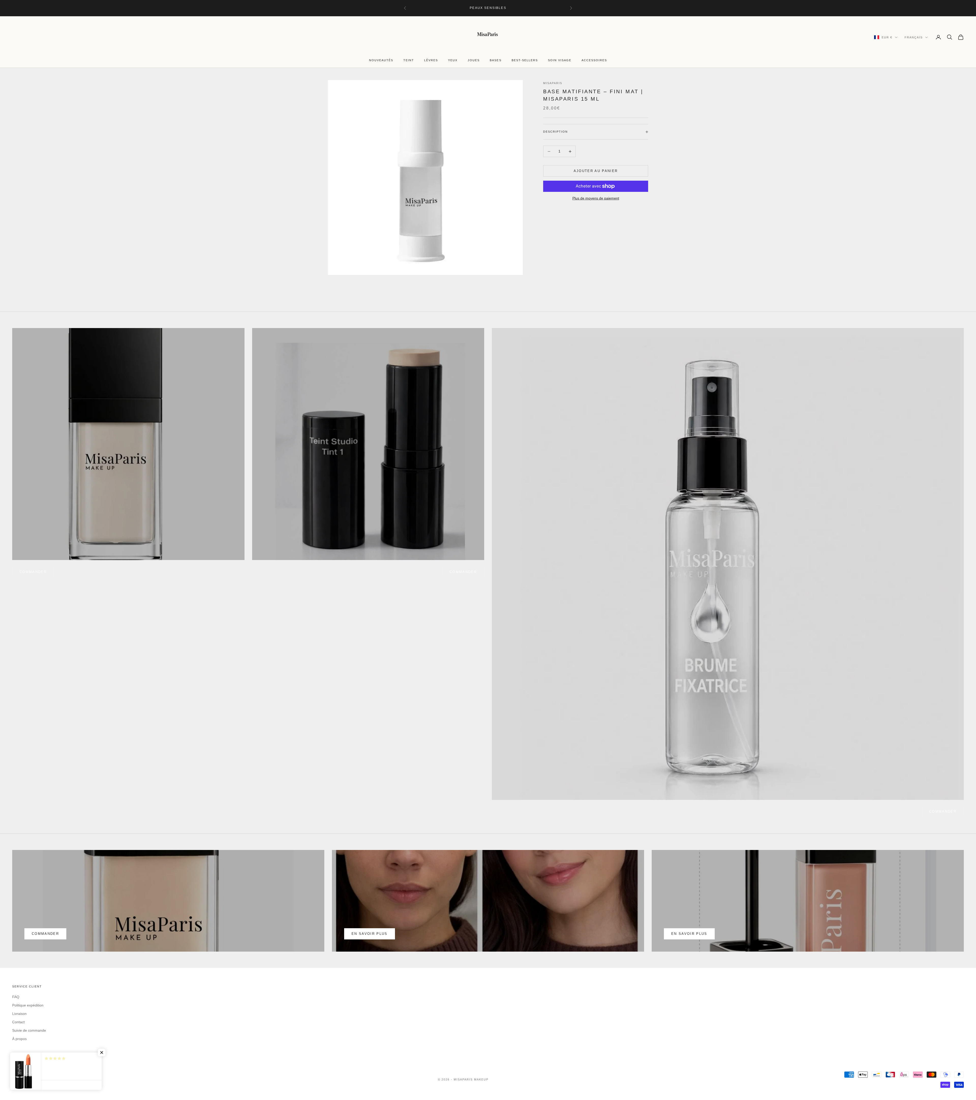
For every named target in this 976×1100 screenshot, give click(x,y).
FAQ (15, 997)
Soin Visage (559, 60)
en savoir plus (370, 934)
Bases (495, 60)
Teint (408, 60)
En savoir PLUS (689, 934)
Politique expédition (27, 1005)
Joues (474, 60)
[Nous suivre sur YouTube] (41, 1056)
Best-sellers (525, 60)
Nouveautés (381, 60)
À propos (19, 1039)
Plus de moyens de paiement (595, 198)
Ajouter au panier (596, 171)
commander (33, 572)
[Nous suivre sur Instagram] (27, 1056)
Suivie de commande (29, 1030)
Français (914, 37)
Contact (18, 1022)
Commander (463, 572)
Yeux (453, 60)
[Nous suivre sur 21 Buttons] (54, 1056)
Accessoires (594, 60)
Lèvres (431, 60)
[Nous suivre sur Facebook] (14, 1056)
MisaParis (552, 83)
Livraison (19, 1014)
